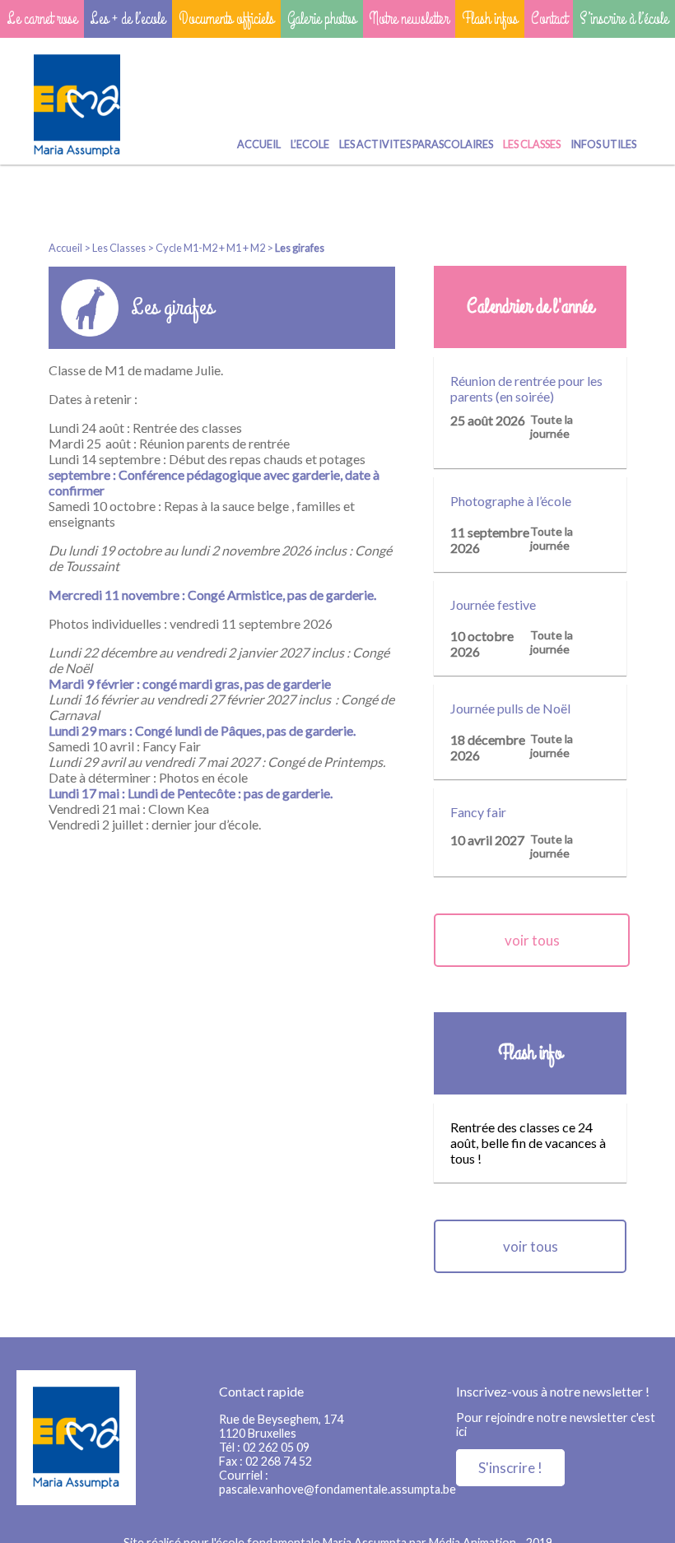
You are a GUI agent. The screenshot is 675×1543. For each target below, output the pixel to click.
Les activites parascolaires (416, 144)
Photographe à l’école (510, 501)
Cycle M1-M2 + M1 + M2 (210, 247)
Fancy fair (478, 812)
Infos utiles (603, 144)
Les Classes (532, 144)
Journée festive (493, 604)
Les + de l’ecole (127, 19)
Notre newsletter (409, 19)
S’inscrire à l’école (624, 19)
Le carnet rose (42, 19)
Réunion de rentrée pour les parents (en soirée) (526, 388)
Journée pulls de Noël (510, 708)
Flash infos (490, 19)
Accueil (259, 144)
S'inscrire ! (510, 1467)
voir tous (532, 940)
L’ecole (310, 144)
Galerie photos (321, 19)
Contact (549, 19)
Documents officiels (226, 19)
